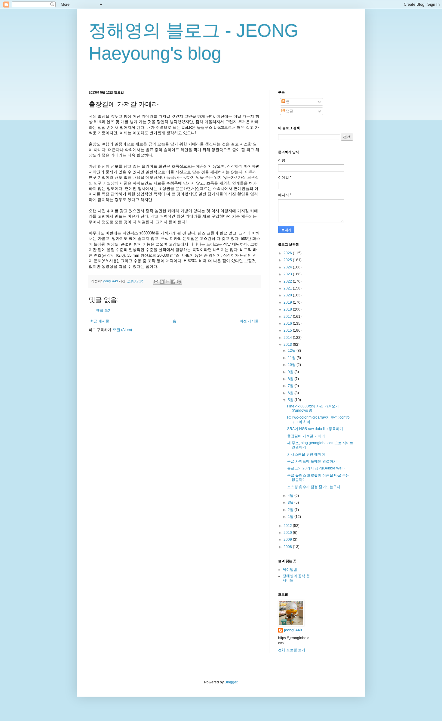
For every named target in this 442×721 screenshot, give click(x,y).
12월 (292, 350)
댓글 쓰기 (104, 310)
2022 (288, 281)
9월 (291, 372)
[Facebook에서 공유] (173, 282)
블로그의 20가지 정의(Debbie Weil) (316, 468)
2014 (288, 338)
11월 (292, 358)
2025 (288, 260)
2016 (288, 323)
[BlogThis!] (162, 282)
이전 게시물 (249, 321)
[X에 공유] (167, 282)
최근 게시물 (99, 321)
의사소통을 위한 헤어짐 (306, 454)
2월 (291, 510)
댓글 (289, 111)
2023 (288, 274)
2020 (288, 295)
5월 (291, 400)
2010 (288, 533)
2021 (288, 288)
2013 (288, 344)
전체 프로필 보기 (291, 650)
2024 (288, 267)
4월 (291, 496)
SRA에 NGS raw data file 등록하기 (315, 429)
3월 (291, 502)
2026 (288, 253)
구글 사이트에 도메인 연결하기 (312, 461)
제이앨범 (290, 570)
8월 (291, 379)
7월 (291, 386)
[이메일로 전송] (156, 282)
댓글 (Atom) (122, 330)
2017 (288, 316)
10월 (292, 365)
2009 (288, 539)
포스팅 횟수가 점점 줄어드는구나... (315, 487)
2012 (288, 526)
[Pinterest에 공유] (179, 282)
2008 (288, 547)
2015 (288, 330)
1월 (291, 517)
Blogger (231, 682)
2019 (288, 302)
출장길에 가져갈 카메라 (306, 436)
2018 (288, 309)
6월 (291, 393)
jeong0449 (293, 630)
